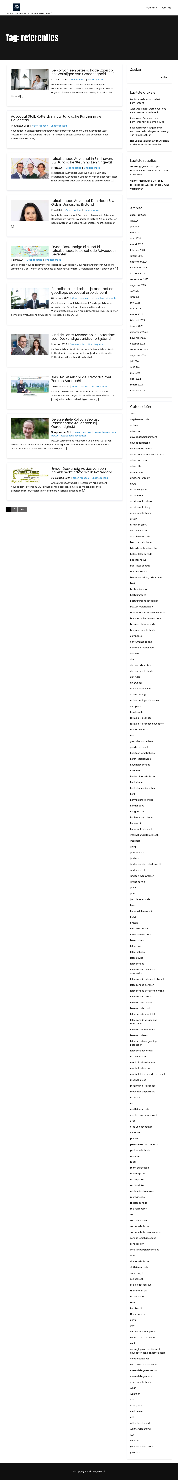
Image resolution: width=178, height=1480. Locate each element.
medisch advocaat (140, 1068)
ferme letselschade (141, 718)
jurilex (133, 887)
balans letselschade (141, 554)
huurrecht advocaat (141, 829)
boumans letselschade (142, 624)
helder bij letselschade (142, 776)
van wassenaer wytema (143, 1331)
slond (133, 1255)
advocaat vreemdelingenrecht (147, 454)
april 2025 (135, 308)
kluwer (133, 917)
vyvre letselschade (140, 1382)
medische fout (138, 1080)
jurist (132, 893)
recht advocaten (139, 1167)
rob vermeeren (138, 1208)
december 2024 (139, 332)
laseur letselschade (140, 934)
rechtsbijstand (138, 1173)
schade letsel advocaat (143, 1238)
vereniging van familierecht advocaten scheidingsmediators (147, 1351)
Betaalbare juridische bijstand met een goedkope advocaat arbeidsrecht (83, 291)
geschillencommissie (141, 741)
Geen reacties (77, 79)
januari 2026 (136, 256)
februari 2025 (137, 320)
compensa (136, 636)
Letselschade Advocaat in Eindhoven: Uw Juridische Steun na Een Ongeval (82, 160)
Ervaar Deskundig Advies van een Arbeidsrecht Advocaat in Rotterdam (81, 470)
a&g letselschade (139, 419)
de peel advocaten (140, 665)
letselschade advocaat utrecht (147, 979)
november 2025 (139, 267)
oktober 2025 (137, 273)
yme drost (135, 1452)
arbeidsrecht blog (140, 507)
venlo (133, 1343)
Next (22, 509)
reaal (133, 1162)
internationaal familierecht (145, 835)
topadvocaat (137, 1296)
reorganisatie (137, 1197)
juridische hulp (138, 881)
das (132, 659)
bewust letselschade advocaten (68, 435)
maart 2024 (136, 384)
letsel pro (135, 946)
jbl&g (133, 846)
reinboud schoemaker (142, 1191)
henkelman (136, 782)
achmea (134, 425)
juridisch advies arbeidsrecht (145, 864)
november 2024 (139, 337)
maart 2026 (136, 244)
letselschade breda (140, 996)
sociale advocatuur (140, 1284)
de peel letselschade (141, 671)
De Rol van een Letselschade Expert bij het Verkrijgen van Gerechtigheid (82, 72)
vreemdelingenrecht (141, 1376)
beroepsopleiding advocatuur (146, 577)
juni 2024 (135, 367)
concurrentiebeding (141, 641)
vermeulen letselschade (143, 1364)
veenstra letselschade (142, 1337)
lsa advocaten (138, 1056)
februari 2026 (137, 250)
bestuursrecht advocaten (144, 600)
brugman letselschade (142, 630)
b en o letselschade (141, 542)
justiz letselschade (140, 899)
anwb (133, 483)
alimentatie (136, 472)
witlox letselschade (140, 1423)
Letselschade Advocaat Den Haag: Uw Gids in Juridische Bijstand (82, 202)
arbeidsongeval (138, 489)
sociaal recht (137, 1279)
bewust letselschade (105, 432)
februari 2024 (137, 390)
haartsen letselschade (142, 753)
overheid (135, 1132)
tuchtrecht (136, 1308)
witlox (133, 1417)
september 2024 (139, 349)
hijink (132, 794)
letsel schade (137, 952)
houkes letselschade (141, 817)
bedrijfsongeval (138, 559)
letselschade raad (140, 1008)
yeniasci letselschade (142, 1446)
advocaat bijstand (140, 442)
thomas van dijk (138, 1290)
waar (133, 1388)
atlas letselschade (140, 536)
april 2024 (135, 378)
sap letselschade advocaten (145, 1232)
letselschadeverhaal (141, 1050)
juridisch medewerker (142, 876)
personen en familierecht (144, 1144)
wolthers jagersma (140, 1429)
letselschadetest (139, 1035)
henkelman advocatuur (143, 788)
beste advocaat (139, 589)
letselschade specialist (142, 1014)
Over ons (151, 7)
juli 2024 (134, 361)
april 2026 (135, 238)
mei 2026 (135, 232)
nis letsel (135, 1097)
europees (135, 706)
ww (132, 1434)
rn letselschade (138, 1202)
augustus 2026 (138, 215)
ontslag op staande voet (143, 1115)
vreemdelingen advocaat (144, 1370)
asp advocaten (138, 530)
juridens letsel (137, 852)
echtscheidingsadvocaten (144, 700)
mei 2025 (135, 302)
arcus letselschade (140, 513)
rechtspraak (137, 1179)
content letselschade (142, 647)
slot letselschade (139, 1261)
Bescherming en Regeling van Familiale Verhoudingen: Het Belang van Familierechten (149, 131)
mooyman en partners (142, 1091)
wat (132, 1399)
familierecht (137, 712)
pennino (134, 1138)
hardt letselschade (140, 758)
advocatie (135, 466)
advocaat (96, 298)
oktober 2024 (137, 343)
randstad (135, 1156)
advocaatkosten (139, 460)
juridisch (134, 858)
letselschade (137, 963)
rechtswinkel (137, 1185)
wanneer (135, 1393)
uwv (132, 1325)
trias (132, 1302)
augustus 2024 (138, 355)
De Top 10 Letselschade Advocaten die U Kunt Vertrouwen (149, 170)
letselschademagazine (142, 1029)
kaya (132, 905)
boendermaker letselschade (145, 618)
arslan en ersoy (138, 524)
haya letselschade (140, 764)
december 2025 (139, 261)
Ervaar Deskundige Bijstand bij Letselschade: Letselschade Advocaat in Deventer (84, 251)
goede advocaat (139, 747)
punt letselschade (140, 1150)
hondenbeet (137, 805)
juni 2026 (134, 226)
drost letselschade (140, 688)
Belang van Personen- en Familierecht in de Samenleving (147, 120)
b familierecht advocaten (144, 548)
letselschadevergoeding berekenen (143, 1043)
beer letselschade (140, 565)
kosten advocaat (139, 928)
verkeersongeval (139, 1358)
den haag (135, 677)
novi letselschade (139, 1109)
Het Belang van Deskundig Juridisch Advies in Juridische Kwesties (149, 142)
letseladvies (136, 957)
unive (133, 1320)
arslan (133, 519)
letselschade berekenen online (147, 990)
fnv (132, 735)
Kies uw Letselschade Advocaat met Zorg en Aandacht (81, 379)
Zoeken (136, 70)
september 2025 (139, 279)
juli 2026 (134, 220)
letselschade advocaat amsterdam (142, 971)
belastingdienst (138, 571)
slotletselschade (139, 1267)
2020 (132, 413)
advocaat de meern (141, 448)
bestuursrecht (138, 595)
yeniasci (134, 1440)
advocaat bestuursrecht (143, 437)
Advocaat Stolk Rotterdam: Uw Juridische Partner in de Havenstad (56, 118)
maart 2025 (136, 314)
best (132, 583)
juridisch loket (137, 870)
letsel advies (137, 940)
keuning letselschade (141, 911)
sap (132, 1214)
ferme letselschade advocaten (147, 723)
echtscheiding (138, 694)
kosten (134, 922)
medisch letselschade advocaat (147, 1074)
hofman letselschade (141, 799)
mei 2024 (135, 373)
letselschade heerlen (141, 1002)
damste (134, 653)
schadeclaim (137, 1243)
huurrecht (135, 823)
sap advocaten (138, 1220)
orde (132, 1121)
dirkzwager (136, 682)
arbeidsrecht (109, 298)
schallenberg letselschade (144, 1249)
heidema (135, 770)
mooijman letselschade (143, 1085)
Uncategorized (96, 79)
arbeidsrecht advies (141, 501)
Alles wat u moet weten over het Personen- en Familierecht (148, 110)
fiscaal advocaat (139, 729)
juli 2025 (134, 291)
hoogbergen (137, 811)
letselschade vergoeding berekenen (143, 1021)
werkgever (136, 1405)
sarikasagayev (138, 166)
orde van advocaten (141, 1126)
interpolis (135, 840)
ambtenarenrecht (140, 478)
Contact (167, 7)
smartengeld (137, 1273)
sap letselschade (139, 1226)
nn (131, 1103)
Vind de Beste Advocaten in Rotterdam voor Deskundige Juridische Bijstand (83, 337)
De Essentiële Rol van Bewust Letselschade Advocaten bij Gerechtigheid (75, 423)
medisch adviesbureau (142, 1062)
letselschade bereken (142, 985)
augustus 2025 (138, 285)
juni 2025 (134, 297)
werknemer (136, 1411)
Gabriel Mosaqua (139, 180)
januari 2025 (136, 326)
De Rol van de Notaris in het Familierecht (145, 101)
